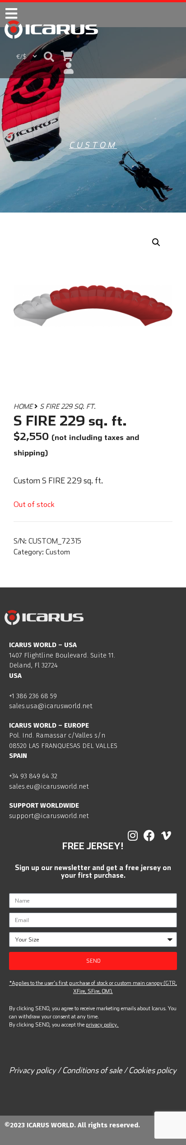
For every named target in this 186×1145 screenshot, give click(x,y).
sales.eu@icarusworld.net (49, 786)
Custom (93, 145)
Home (23, 406)
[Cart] (67, 56)
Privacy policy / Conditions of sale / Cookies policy (93, 1070)
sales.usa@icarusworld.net (51, 706)
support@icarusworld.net (49, 816)
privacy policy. (102, 1024)
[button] (49, 56)
